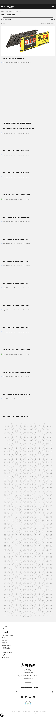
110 (28, 446)
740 (51, 578)
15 (12, 426)
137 (32, 451)
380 (16, 503)
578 (28, 545)
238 (20, 473)
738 (43, 578)
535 (13, 536)
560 (9, 542)
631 (32, 556)
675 (51, 564)
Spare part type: (9, 652)
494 (5, 528)
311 (51, 487)
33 (31, 429)
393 (16, 506)
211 (16, 468)
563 (20, 542)
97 (28, 443)
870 (51, 605)
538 (24, 536)
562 (16, 542)
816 (43, 594)
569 (43, 542)
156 (5, 457)
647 (43, 559)
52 (5, 435)
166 (43, 457)
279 (28, 481)
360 (39, 498)
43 (20, 432)
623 (51, 553)
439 (43, 514)
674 (47, 564)
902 (24, 614)
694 (24, 570)
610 (51, 550)
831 (51, 597)
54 (12, 435)
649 (51, 559)
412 (39, 509)
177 (35, 459)
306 (32, 487)
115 (47, 446)
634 (43, 556)
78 (5, 440)
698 (39, 570)
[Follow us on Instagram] (26, 697)
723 (35, 575)
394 (20, 506)
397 (32, 506)
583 (47, 545)
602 (20, 550)
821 (13, 597)
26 (5, 429)
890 (28, 611)
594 (39, 548)
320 (35, 490)
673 (43, 564)
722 (32, 575)
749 (35, 581)
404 (9, 509)
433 (20, 514)
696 (32, 570)
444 (13, 517)
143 (5, 454)
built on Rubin (32, 714)
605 (32, 550)
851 (28, 603)
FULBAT (5, 640)
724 (39, 575)
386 (39, 503)
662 (51, 561)
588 (16, 548)
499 (24, 528)
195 (5, 465)
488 (32, 525)
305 (28, 487)
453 (47, 517)
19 (28, 426)
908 (47, 614)
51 (51, 432)
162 (28, 457)
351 (5, 498)
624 (5, 556)
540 (32, 536)
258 (47, 476)
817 (47, 594)
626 (13, 556)
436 (32, 514)
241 (32, 473)
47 (35, 432)
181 (51, 459)
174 (24, 459)
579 (32, 545)
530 (43, 534)
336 (47, 492)
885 (9, 611)
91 (5, 443)
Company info (43, 711)
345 (32, 495)
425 (39, 512)
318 (28, 490)
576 (20, 545)
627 (16, 556)
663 (5, 564)
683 (32, 567)
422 (28, 512)
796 (16, 592)
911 (28, 616)
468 (5, 523)
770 (16, 586)
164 (35, 457)
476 (35, 523)
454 (51, 517)
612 (9, 553)
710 (35, 572)
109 (24, 446)
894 (43, 611)
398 (35, 506)
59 (31, 435)
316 (20, 490)
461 (28, 520)
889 (24, 611)
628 (20, 556)
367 (16, 501)
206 (47, 465)
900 (16, 614)
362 (47, 498)
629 (24, 556)
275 (13, 481)
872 (9, 608)
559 (5, 542)
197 (13, 465)
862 (20, 605)
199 (20, 465)
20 (31, 426)
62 (43, 435)
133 (16, 451)
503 (39, 528)
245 (47, 473)
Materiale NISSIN (7, 645)
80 (12, 440)
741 (5, 581)
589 (20, 548)
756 (13, 583)
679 (16, 567)
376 (51, 501)
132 (13, 451)
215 (32, 468)
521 (9, 534)
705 (16, 572)
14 (8, 426)
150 (32, 454)
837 (24, 600)
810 (20, 594)
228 (32, 470)
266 (28, 479)
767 (5, 586)
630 (28, 556)
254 (32, 476)
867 (39, 605)
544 (47, 536)
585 (5, 548)
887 (16, 611)
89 (47, 440)
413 (43, 509)
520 (5, 534)
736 (35, 578)
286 (5, 484)
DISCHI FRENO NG (7, 649)
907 (43, 614)
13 (5, 426)
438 (39, 514)
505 (47, 528)
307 (35, 487)
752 (47, 581)
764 (43, 583)
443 (9, 517)
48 (39, 432)
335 (43, 492)
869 (47, 605)
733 (24, 578)
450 (35, 517)
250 (16, 476)
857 (51, 603)
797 (20, 592)
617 (28, 553)
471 (16, 523)
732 (20, 578)
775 (35, 586)
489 (35, 525)
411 (35, 509)
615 (20, 553)
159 (16, 457)
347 (39, 495)
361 (43, 498)
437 (35, 514)
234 (5, 473)
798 (24, 592)
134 (20, 451)
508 (9, 531)
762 (35, 583)
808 (13, 594)
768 (9, 586)
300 (9, 487)
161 (24, 457)
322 (43, 490)
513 (28, 531)
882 (47, 608)
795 (13, 592)
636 (51, 556)
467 (51, 520)
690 (9, 570)
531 (47, 534)
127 (43, 448)
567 (35, 542)
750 (39, 581)
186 (20, 462)
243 (39, 473)
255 (35, 476)
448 (28, 517)
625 (9, 556)
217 (39, 468)
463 (35, 520)
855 (43, 603)
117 (5, 448)
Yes (4, 628)
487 (28, 525)
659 (39, 561)
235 (9, 473)
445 (16, 517)
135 (24, 451)
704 (13, 572)
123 (28, 448)
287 (9, 484)
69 (20, 437)
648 (47, 559)
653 (16, 561)
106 (13, 446)
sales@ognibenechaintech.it (30, 673)
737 (39, 578)
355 (20, 498)
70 (24, 437)
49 (43, 432)
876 (24, 608)
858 (5, 605)
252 (24, 476)
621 (43, 553)
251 (20, 476)
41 (12, 432)
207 (51, 465)
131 (9, 451)
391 (9, 506)
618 (32, 553)
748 (32, 581)
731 (16, 578)
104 (5, 446)
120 (16, 448)
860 (13, 605)
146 (16, 454)
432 (16, 514)
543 (43, 536)
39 (5, 432)
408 (24, 509)
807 (9, 594)
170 (9, 459)
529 (39, 534)
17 (20, 426)
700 (47, 570)
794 (9, 592)
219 (47, 468)
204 (39, 465)
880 (39, 608)
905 (35, 614)
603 (24, 550)
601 (16, 550)
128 (47, 448)
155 (51, 454)
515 (35, 531)
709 (32, 572)
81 (16, 440)
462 (32, 520)
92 (8, 443)
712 (43, 572)
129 (51, 448)
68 (16, 437)
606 (35, 550)
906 (39, 614)
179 (43, 459)
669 (28, 564)
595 (43, 548)
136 (28, 451)
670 (32, 564)
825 (28, 597)
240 (28, 473)
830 (47, 597)
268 (35, 479)
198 (16, 465)
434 (24, 514)
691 (13, 570)
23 (43, 426)
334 (39, 492)
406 (16, 509)
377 (5, 503)
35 (39, 429)
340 (13, 495)
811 (24, 594)
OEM (4, 654)
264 (20, 479)
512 (24, 531)
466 (47, 520)
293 (32, 484)
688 (51, 567)
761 (32, 583)
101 (43, 443)
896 (51, 611)
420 (20, 512)
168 (51, 457)
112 (35, 446)
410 (32, 509)
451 (39, 517)
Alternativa (6, 657)
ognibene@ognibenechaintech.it (30, 677)
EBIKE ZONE (6, 647)
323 (47, 490)
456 (9, 520)
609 (47, 550)
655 (24, 561)
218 (43, 468)
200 (24, 465)
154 (47, 454)
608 (43, 550)
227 (28, 470)
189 (32, 462)
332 (32, 492)
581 (39, 545)
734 (28, 578)
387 (43, 503)
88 (43, 440)
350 (51, 495)
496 (13, 528)
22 (39, 426)
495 (9, 528)
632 (35, 556)
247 (5, 476)
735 (32, 578)
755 (9, 583)
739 (47, 578)
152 (39, 454)
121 (20, 448)
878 (32, 608)
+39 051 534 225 (29, 678)
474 (28, 523)
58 (28, 435)
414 (47, 509)
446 (20, 517)
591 (28, 548)
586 (9, 548)
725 (43, 575)
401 (47, 506)
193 (47, 462)
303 (20, 487)
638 (9, 559)
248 (9, 476)
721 (28, 575)
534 (9, 536)
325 (5, 492)
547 (9, 539)
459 (20, 520)
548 (13, 539)
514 (32, 531)
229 (35, 470)
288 (13, 484)
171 (13, 459)
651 (9, 561)
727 (51, 575)
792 (51, 589)
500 (28, 528)
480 (51, 523)
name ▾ (48, 23)
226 (24, 470)
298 (51, 484)
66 (8, 437)
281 (35, 481)
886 (13, 611)
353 (13, 498)
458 (16, 520)
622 (47, 553)
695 (28, 570)
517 (43, 531)
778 (47, 586)
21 (35, 426)
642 (24, 559)
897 (5, 614)
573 (9, 545)
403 (5, 509)
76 (47, 437)
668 (24, 564)
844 (51, 600)
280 (32, 481)
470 (13, 523)
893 (39, 611)
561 (13, 542)
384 (32, 503)
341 (16, 495)
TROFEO (5, 637)
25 (51, 426)
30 (20, 429)
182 (5, 462)
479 (47, 523)
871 (5, 608)
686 (43, 567)
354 (16, 498)
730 (13, 578)
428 (51, 512)
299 (5, 487)
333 (35, 492)
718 (16, 575)
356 (24, 498)
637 (5, 559)
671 (35, 564)
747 (28, 581)
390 (5, 506)
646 (39, 559)
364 (5, 501)
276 (16, 481)
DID (4, 639)
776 (39, 586)
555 (39, 539)
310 (47, 487)
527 (32, 534)
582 (43, 545)
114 (43, 446)
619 (35, 553)
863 (24, 605)
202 (32, 465)
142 (51, 451)
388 (47, 503)
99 (35, 443)
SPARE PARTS (9, 11)
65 (5, 437)
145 (13, 454)
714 (51, 572)
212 (20, 468)
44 (24, 432)
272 (51, 479)
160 (20, 457)
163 (32, 457)
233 (51, 470)
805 (51, 592)
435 (28, 514)
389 (51, 503)
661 (47, 561)
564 (24, 542)
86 (35, 440)
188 (28, 462)
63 (47, 435)
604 (28, 550)
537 (20, 536)
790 (43, 589)
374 (43, 501)
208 (5, 468)
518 (47, 531)
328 (16, 492)
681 (24, 567)
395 (24, 506)
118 (9, 448)
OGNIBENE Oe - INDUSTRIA (9, 634)
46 (31, 432)
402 (51, 506)
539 (28, 536)
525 (24, 534)
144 (9, 454)
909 (51, 614)
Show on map (28, 683)
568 (39, 542)
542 (39, 536)
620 (39, 553)
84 (28, 440)
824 (24, 597)
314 (13, 490)
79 (8, 440)
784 (20, 589)
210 (13, 468)
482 (9, 525)
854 (39, 603)
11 (47, 424)
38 (51, 429)
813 (32, 594)
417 (9, 512)
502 (35, 528)
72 (31, 437)
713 (47, 572)
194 (51, 462)
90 (51, 440)
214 (28, 468)
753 (51, 581)
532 (51, 534)
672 (39, 564)
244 (43, 473)
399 (39, 506)
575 (16, 545)
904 (32, 614)
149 (28, 454)
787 (32, 589)
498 (20, 528)
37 (47, 429)
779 (51, 586)
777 (43, 586)
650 (5, 561)
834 (13, 600)
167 (47, 457)
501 (32, 528)
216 (35, 468)
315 (16, 490)
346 (35, 495)
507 (5, 531)
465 (43, 520)
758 (20, 583)
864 (28, 605)
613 (13, 553)
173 (20, 459)
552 (28, 539)
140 (43, 451)
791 (47, 589)
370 (28, 501)
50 (47, 432)
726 (47, 575)
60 (35, 435)
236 (13, 473)
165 (39, 457)
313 (9, 490)
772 (24, 586)
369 (24, 501)
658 (35, 561)
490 (39, 525)
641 (20, 559)
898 (9, 614)
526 (28, 534)
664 (9, 564)
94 (16, 443)
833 (9, 600)
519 (51, 531)
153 (43, 454)
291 (24, 484)
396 (28, 506)
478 (43, 523)
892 (35, 611)
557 (47, 539)
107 (16, 446)
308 (39, 487)
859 (9, 605)
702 (5, 572)
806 (5, 594)
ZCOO (4, 644)
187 (24, 462)
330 (24, 492)
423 (32, 512)
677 (9, 567)
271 (47, 479)
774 (32, 586)
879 (35, 608)
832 (5, 600)
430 (9, 514)
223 (13, 470)
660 (43, 561)
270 (43, 479)
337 (51, 492)
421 (24, 512)
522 (13, 534)
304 (24, 487)
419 (16, 512)
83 (24, 440)
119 (13, 448)
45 (28, 432)
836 (20, 600)
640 (16, 559)
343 (24, 495)
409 (28, 509)
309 (43, 487)
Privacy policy (35, 711)
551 (24, 539)
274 (9, 481)
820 (9, 597)
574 (13, 545)
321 (39, 490)
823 (20, 597)
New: (5, 627)
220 (51, 468)
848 (16, 603)
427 (47, 512)
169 (5, 459)
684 (35, 567)
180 (47, 459)
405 (13, 509)
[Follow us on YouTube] (30, 697)
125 (35, 448)
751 (43, 581)
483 (13, 525)
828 (39, 597)
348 (43, 495)
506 (51, 528)
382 (24, 503)
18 (24, 426)
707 (24, 572)
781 (9, 589)
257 (43, 476)
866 (35, 605)
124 (32, 448)
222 (9, 470)
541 (35, 536)
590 (24, 548)
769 (13, 586)
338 (5, 495)
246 (51, 473)
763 (39, 583)
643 (28, 559)
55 (16, 435)
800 (32, 592)
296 (43, 484)
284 (47, 481)
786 (28, 589)
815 (39, 594)
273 (5, 481)
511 (20, 531)
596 (47, 548)
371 (32, 501)
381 (20, 503)
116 (51, 446)
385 (35, 503)
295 (39, 484)
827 (35, 597)
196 (9, 465)
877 (28, 608)
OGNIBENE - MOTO (8, 635)
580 (35, 545)
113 (39, 446)
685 (39, 567)
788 (35, 589)
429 (5, 514)
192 (43, 462)
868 (43, 605)
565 (28, 542)
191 (39, 462)
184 (13, 462)
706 (20, 572)
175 (28, 459)
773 (28, 586)
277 (20, 481)
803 (43, 592)
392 (13, 506)
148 (24, 454)
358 (32, 498)
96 (24, 443)
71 (28, 437)
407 (20, 509)
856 (47, 603)
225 (20, 470)
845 (5, 603)
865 (32, 605)
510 (16, 531)
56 (20, 435)
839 (32, 600)
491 (43, 525)
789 (39, 589)
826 (32, 597)
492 (47, 525)
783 (16, 589)
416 (5, 512)
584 (51, 545)
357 (28, 498)
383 (28, 503)
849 (20, 603)
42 (16, 432)
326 (9, 492)
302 (16, 487)
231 (43, 470)
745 (20, 581)
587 (13, 548)
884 (5, 611)
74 (39, 437)
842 (43, 600)
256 (39, 476)
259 (51, 476)
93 (12, 443)
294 (35, 484)
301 (13, 487)
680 (20, 567)
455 (5, 520)
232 (47, 470)
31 (24, 429)
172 (16, 459)
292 (28, 484)
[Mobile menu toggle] (53, 6)
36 (43, 429)
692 (16, 570)
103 (51, 443)
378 (9, 503)
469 (9, 523)
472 (20, 523)
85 (31, 440)
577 (24, 545)
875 (20, 608)
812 (28, 594)
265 (24, 479)
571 (51, 542)
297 (47, 484)
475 (32, 523)
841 (39, 600)
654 (20, 561)
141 (47, 451)
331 (28, 492)
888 (20, 611)
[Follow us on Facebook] (22, 697)
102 (47, 443)
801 (35, 592)
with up (23, 714)
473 (24, 523)
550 (20, 539)
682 (28, 567)
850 (24, 603)
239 (24, 473)
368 (20, 501)
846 (9, 603)
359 (35, 498)
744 (16, 581)
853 (35, 603)
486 (24, 525)
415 (51, 509)
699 (43, 570)
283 (43, 481)
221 (5, 470)
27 (8, 429)
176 (32, 459)
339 (9, 495)
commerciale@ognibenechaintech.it (31, 675)
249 (13, 476)
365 (9, 501)
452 (43, 517)
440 (47, 514)
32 (28, 429)
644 (32, 559)
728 (5, 578)
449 (32, 517)
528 (35, 534)
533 (5, 536)
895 (47, 611)
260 (5, 479)
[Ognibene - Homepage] (7, 6)
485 (20, 525)
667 (20, 564)
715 (5, 575)
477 (39, 523)
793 (5, 592)
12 (51, 424)
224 (16, 470)
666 (16, 564)
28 (12, 429)
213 (24, 468)
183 (9, 462)
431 (13, 514)
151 (35, 454)
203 (35, 465)
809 (16, 594)
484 (16, 525)
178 (39, 459)
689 (5, 570)
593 (35, 548)
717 (13, 575)
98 (31, 443)
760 (28, 583)
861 (16, 605)
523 (16, 534)
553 (32, 539)
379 (13, 503)
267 (32, 479)
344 (28, 495)
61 (39, 435)
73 (35, 437)
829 (43, 597)
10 (43, 424)
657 (32, 561)
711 (39, 572)
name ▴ (53, 23)
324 (51, 490)
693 (20, 570)
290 (20, 484)
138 (35, 451)
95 (20, 443)
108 (20, 446)
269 (39, 479)
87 (39, 440)
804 (47, 592)
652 (13, 561)
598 (5, 550)
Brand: (5, 632)
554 (35, 539)
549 (16, 539)
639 (13, 559)
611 (5, 553)
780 (5, 589)
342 (20, 495)
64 (51, 435)
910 (24, 616)
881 (43, 608)
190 (35, 462)
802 (39, 592)
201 (28, 465)
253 (28, 476)
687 (47, 567)
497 (16, 528)
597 (51, 548)
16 (16, 426)
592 (32, 548)
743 (13, 581)
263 (16, 479)
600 (13, 550)
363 (51, 498)
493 (51, 525)
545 (51, 536)
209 (9, 468)
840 (35, 600)
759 (24, 583)
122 (24, 448)
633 (39, 556)
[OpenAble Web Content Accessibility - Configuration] (2, 714)
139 (39, 451)
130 (5, 451)
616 (24, 553)
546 (5, 539)
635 (47, 556)
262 (13, 479)
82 (20, 440)
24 (47, 426)
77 (51, 437)
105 (9, 446)
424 (35, 512)
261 (9, 479)
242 (35, 473)
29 (16, 429)
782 (13, 589)
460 (24, 520)
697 (35, 570)
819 (5, 597)
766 (51, 583)
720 (24, 575)
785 (24, 589)
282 (39, 481)
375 (47, 501)
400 (43, 506)
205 (43, 465)
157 (9, 457)
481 (5, 525)
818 (51, 594)
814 (35, 594)
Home (2, 11)
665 (13, 564)
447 (24, 517)
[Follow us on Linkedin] (34, 697)
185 (16, 462)
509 (13, 531)
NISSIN (5, 642)
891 (32, 611)
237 (16, 473)
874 (16, 608)
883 (51, 608)
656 (28, 561)
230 (39, 470)
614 (16, 553)
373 (39, 501)
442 (5, 517)
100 (39, 443)
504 (43, 528)
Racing (5, 655)
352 (9, 498)
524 (20, 534)
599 (9, 550)
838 (28, 600)
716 (9, 575)
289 (16, 484)
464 (39, 520)
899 (13, 614)
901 (20, 614)
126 (39, 448)
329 (20, 492)
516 (39, 531)
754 (5, 583)
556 (43, 539)
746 (24, 581)
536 (16, 536)
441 (51, 514)
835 (16, 600)
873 (13, 608)
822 (16, 597)
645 (35, 559)
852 (32, 603)
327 (13, 492)
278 (24, 481)
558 (51, 539)
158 (13, 457)
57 (24, 435)
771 (20, 586)
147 (20, 454)
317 (24, 490)
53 (8, 435)
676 (5, 567)
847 (13, 603)
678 (13, 567)
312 (5, 490)
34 (35, 429)
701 (51, 570)
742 (9, 581)
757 (16, 583)
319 (32, 490)
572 (5, 545)
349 (47, 495)
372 (35, 501)
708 (28, 572)
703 (9, 572)
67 (12, 437)
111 (32, 446)
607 (39, 550)
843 (47, 600)
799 (28, 592)
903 (28, 614)
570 (47, 542)
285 (51, 481)
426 (43, 512)
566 (32, 542)
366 (13, 501)
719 (20, 575)
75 (43, 437)
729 (9, 578)
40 (8, 432)
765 (47, 583)
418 (13, 512)
